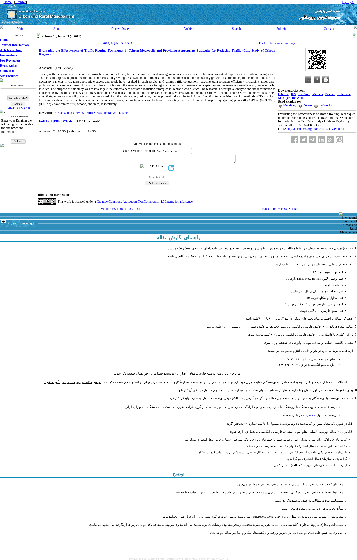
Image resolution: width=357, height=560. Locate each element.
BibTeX (283, 94)
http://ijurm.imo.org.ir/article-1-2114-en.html (315, 129)
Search (236, 28)
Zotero (307, 105)
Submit (281, 28)
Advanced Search (18, 107)
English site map (156, 559)
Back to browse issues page (277, 43)
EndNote (304, 94)
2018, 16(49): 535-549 (117, 43)
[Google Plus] (330, 139)
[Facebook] (294, 139)
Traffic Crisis (93, 112)
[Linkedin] (321, 139)
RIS (293, 94)
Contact (329, 28)
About (57, 28)
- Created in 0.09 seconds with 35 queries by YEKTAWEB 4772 (196, 559)
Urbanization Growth (69, 112)
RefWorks (298, 98)
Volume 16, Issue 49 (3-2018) (120, 208)
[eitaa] (339, 139)
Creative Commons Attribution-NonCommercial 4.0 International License (145, 201)
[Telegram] (312, 139)
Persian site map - (138, 559)
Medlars (317, 94)
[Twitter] (303, 139)
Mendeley (289, 105)
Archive (188, 28)
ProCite (330, 94)
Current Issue (120, 28)
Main (20, 28)
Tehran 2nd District (116, 112)
